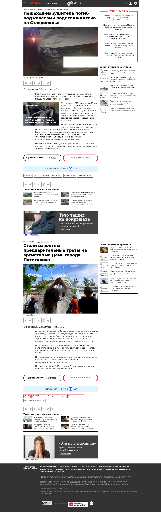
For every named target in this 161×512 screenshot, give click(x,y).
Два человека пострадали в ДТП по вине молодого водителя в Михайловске (46, 202)
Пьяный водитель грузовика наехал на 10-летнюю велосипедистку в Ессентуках (82, 202)
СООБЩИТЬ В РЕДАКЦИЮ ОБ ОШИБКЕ (52, 471)
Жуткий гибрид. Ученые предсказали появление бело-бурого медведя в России (123, 72)
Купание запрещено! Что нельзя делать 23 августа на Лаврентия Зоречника (119, 46)
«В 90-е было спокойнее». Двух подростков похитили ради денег (122, 86)
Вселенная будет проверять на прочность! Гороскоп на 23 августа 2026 (119, 55)
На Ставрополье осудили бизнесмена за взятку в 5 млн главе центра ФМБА (81, 419)
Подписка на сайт (46, 469)
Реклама (75, 467)
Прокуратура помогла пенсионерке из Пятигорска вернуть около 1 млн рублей (44, 426)
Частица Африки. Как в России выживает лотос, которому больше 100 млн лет (123, 95)
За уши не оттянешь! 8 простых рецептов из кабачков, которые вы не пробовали (123, 249)
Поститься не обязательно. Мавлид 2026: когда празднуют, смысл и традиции (118, 27)
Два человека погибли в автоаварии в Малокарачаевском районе (46, 194)
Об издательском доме (48, 467)
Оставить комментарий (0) (80, 158)
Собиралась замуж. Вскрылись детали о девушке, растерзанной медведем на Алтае (122, 257)
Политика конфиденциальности (118, 469)
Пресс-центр (64, 467)
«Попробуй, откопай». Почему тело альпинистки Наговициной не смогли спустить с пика (123, 280)
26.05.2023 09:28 (29, 9)
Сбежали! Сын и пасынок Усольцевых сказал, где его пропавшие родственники (124, 288)
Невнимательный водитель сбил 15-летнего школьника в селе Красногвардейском (83, 194)
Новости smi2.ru (31, 235)
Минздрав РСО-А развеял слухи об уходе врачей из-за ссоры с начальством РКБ (118, 36)
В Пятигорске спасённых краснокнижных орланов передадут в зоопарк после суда (83, 426)
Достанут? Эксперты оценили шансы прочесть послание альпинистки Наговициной (123, 265)
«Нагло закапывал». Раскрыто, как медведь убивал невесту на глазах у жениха (123, 273)
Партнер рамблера (60, 503)
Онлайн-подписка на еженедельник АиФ (114, 467)
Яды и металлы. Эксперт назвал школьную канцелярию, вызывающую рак (121, 103)
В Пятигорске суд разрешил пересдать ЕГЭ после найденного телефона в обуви (46, 419)
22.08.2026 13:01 (29, 242)
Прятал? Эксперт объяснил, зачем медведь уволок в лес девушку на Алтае (122, 110)
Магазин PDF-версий (88, 467)
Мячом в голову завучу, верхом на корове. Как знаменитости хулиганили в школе (119, 18)
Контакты (59, 469)
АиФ (38, 315)
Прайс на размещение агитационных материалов (85, 469)
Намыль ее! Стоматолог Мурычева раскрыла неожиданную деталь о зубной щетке (122, 79)
